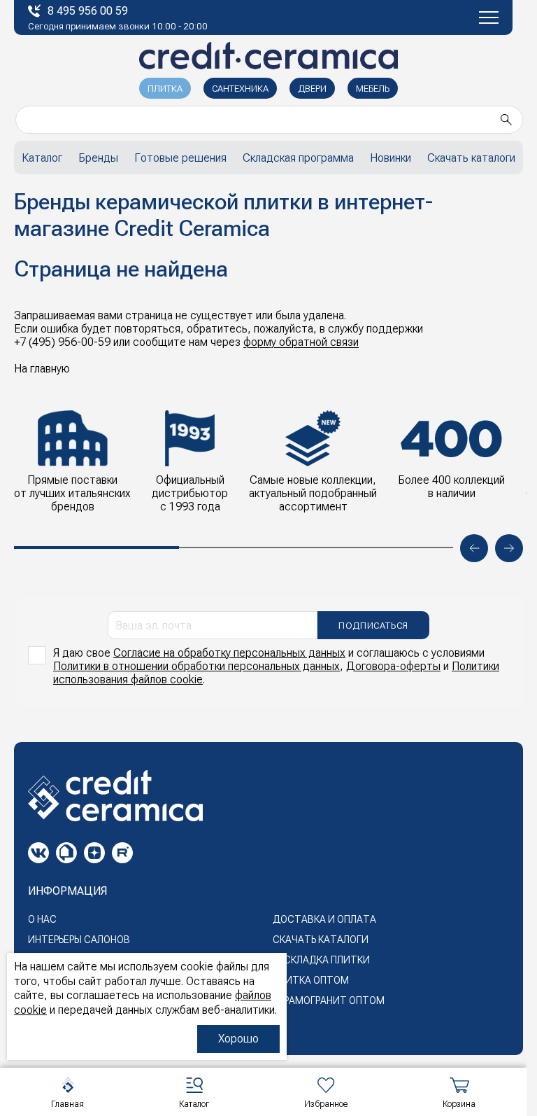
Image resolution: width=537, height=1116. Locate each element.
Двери (312, 88)
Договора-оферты (393, 666)
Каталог (42, 158)
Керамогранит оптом (329, 1000)
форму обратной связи (301, 342)
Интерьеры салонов (79, 939)
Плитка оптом (311, 980)
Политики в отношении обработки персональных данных (196, 666)
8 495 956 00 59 (88, 11)
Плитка (165, 88)
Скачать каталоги (471, 158)
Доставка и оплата (324, 919)
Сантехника (240, 88)
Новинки (390, 158)
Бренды (98, 158)
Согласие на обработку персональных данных (229, 653)
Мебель (372, 88)
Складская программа (298, 158)
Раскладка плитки (321, 959)
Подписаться (373, 625)
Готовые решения (180, 158)
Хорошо (238, 1038)
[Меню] (489, 17)
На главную (42, 368)
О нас (42, 919)
